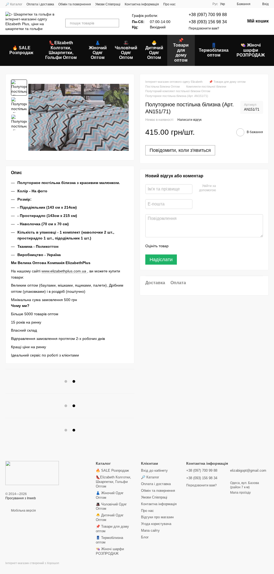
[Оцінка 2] (186, 246)
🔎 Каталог (13, 4)
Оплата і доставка (40, 4)
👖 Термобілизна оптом (214, 50)
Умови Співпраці (107, 4)
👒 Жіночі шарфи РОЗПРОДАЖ (251, 50)
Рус (215, 4)
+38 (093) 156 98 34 (208, 22)
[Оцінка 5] (211, 246)
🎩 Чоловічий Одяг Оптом (126, 50)
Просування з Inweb (20, 498)
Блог (145, 537)
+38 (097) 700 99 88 (208, 14)
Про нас (169, 4)
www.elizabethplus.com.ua (64, 271)
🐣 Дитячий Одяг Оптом (154, 50)
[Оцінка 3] (194, 246)
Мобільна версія (23, 510)
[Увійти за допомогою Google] (230, 188)
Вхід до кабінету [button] (154, 470)
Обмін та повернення (74, 4)
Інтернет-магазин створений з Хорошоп (32, 563)
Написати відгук (189, 120)
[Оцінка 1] (177, 246)
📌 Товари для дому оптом (181, 50)
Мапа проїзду (240, 492)
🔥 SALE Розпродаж (21, 50)
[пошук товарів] (115, 23)
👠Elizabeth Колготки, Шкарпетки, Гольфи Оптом (61, 50)
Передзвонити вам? (204, 28)
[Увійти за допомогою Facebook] (222, 188)
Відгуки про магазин (157, 517)
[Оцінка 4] (203, 246)
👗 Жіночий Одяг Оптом (98, 50)
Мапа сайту (150, 530)
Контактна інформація (142, 4)
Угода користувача (156, 524)
